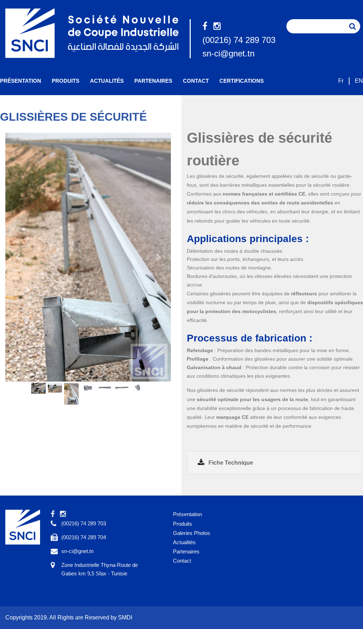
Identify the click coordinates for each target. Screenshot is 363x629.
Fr (341, 81)
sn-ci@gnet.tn (228, 53)
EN (359, 81)
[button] (17, 257)
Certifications (241, 81)
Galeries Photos (191, 533)
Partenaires (153, 81)
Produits (65, 81)
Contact (196, 81)
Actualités (107, 81)
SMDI (125, 617)
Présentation (20, 81)
